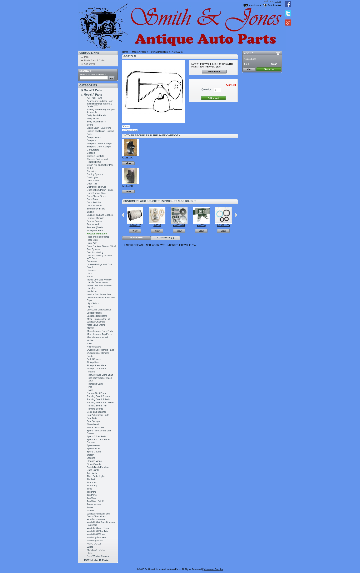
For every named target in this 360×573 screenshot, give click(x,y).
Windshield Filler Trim (97, 531)
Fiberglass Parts (95, 230)
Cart (247, 52)
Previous (123, 215)
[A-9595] (157, 223)
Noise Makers (94, 346)
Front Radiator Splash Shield (101, 246)
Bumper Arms (94, 137)
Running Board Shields (98, 399)
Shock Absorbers (95, 427)
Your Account (255, 5)
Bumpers (91, 140)
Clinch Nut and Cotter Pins (100, 165)
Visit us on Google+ (213, 569)
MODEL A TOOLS (96, 550)
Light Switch (93, 303)
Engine (90, 212)
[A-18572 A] (130, 155)
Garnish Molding (95, 252)
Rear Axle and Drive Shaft (100, 375)
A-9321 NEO (223, 225)
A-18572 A (127, 157)
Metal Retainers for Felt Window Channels (98, 320)
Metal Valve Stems (96, 325)
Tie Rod (91, 479)
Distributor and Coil (96, 187)
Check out (269, 69)
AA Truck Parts (94, 98)
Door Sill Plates (94, 205)
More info (136, 237)
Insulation (91, 291)
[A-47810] (201, 223)
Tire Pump (92, 485)
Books (90, 124)
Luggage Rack (94, 312)
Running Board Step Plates (100, 402)
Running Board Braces (98, 396)
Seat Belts (92, 418)
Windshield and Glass (98, 528)
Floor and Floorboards (98, 236)
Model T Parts (93, 90)
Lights (90, 306)
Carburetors (93, 149)
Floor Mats (92, 240)
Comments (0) (165, 237)
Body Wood (93, 118)
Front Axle (92, 243)
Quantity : (206, 89)
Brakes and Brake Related (100, 131)
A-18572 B (127, 186)
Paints (90, 356)
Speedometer (93, 445)
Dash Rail (92, 183)
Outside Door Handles (98, 353)
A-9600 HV (135, 225)
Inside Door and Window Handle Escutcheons (99, 281)
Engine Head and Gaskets (100, 215)
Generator (92, 261)
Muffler (90, 340)
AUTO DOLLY (94, 543)
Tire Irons (92, 482)
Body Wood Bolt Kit (96, 121)
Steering (91, 458)
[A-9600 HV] (135, 223)
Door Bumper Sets (96, 193)
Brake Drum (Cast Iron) (99, 128)
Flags (89, 553)
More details (214, 71)
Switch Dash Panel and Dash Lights (98, 468)
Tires (89, 488)
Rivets (90, 390)
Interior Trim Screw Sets (99, 294)
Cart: (270, 5)
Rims (89, 387)
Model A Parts (93, 94)
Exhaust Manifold (95, 218)
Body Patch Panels (96, 115)
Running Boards (95, 408)
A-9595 (157, 225)
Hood (89, 273)
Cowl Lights (93, 177)
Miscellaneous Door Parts (100, 331)
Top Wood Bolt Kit (96, 501)
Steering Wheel (94, 461)
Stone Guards (94, 464)
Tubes (90, 507)
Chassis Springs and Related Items (97, 160)
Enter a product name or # (93, 74)
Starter (90, 454)
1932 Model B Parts (96, 560)
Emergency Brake (96, 208)
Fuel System (93, 249)
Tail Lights (92, 473)
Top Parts (92, 495)
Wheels (90, 510)
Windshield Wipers (96, 534)
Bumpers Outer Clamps (99, 146)
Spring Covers (94, 451)
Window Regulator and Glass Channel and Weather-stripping (98, 516)
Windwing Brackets (96, 537)
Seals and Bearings (96, 412)
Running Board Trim (97, 405)
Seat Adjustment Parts (98, 415)
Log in (278, 1)
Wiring (90, 547)
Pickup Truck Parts (96, 368)
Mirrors (90, 328)
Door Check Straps (96, 196)
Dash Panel (93, 180)
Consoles (91, 171)
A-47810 (201, 225)
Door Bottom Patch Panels (100, 190)
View (128, 163)
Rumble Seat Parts (96, 393)
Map (86, 57)
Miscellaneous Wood (97, 337)
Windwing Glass (95, 540)
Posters (91, 371)
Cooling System (95, 174)
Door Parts (92, 199)
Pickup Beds (93, 362)
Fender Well (93, 224)
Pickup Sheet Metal (96, 365)
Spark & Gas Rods (96, 436)
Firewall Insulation (97, 233)
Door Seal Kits (94, 202)
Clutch (90, 168)
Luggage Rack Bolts (97, 316)
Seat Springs (93, 421)
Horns (90, 276)
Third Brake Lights (96, 476)
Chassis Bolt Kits (95, 156)
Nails (89, 343)
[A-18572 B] (130, 183)
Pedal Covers (94, 359)
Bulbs (89, 134)
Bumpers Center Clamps (99, 143)
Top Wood (92, 498)
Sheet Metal (93, 424)
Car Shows (89, 63)
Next (236, 215)
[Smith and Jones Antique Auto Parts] (105, 25)
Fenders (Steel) (95, 227)
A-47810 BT (179, 225)
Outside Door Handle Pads (100, 350)
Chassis (91, 153)
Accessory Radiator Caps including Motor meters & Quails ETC (100, 104)
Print (127, 126)
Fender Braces (94, 221)
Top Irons (91, 492)
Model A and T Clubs (94, 60)
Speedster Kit (93, 448)
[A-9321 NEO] (223, 223)
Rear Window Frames (98, 556)
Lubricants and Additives (99, 309)
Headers (91, 270)
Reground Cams (95, 383)
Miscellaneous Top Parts (99, 334)
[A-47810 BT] (179, 223)
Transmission (94, 504)
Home (125, 52)
